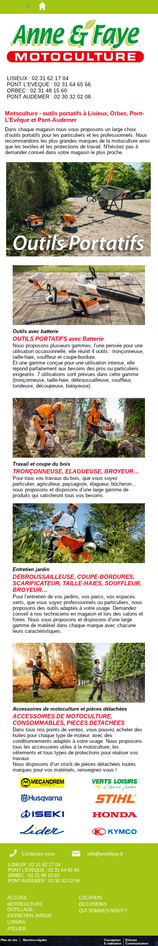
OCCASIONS (93, 904)
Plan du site (10, 940)
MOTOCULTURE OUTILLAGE (25, 907)
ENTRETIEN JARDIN (29, 915)
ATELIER (16, 928)
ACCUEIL (17, 897)
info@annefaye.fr (105, 854)
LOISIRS (16, 922)
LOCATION (90, 897)
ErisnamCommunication (136, 941)
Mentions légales (35, 940)
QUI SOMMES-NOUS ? (103, 910)
